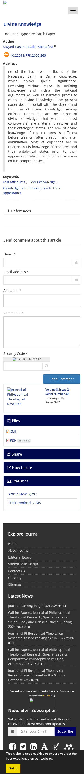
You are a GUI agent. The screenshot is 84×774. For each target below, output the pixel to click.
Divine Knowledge (22, 24)
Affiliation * (12, 290)
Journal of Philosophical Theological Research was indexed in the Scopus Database (36, 675)
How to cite (21, 467)
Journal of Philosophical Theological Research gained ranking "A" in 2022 (36, 635)
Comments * (13, 312)
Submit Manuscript (23, 564)
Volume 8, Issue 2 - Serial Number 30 (58, 391)
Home (12, 543)
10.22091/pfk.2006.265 (28, 55)
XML (13, 431)
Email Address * (16, 272)
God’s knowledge (43, 182)
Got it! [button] (13, 768)
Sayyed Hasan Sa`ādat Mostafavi (28, 46)
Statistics (19, 481)
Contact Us (16, 571)
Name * (10, 254)
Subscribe (65, 731)
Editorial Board (20, 557)
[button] (54, 759)
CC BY (46, 695)
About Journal (19, 550)
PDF (19, 440)
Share (16, 454)
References (20, 211)
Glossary (14, 577)
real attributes (14, 182)
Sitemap (14, 584)
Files (15, 420)
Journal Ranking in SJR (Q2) (29, 605)
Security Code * (16, 353)
